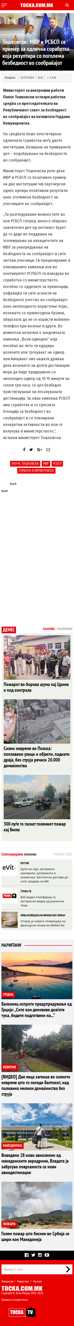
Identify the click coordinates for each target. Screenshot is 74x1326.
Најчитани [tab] (65, 629)
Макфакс (10, 77)
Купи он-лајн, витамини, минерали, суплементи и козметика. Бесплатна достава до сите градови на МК (44, 875)
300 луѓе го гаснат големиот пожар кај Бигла (35, 827)
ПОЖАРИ (9, 1224)
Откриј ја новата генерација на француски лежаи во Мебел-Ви (43, 923)
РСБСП (57, 463)
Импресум (7, 1281)
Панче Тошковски (25, 463)
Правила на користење (14, 1300)
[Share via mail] (48, 450)
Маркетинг (23, 1281)
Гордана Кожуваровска (36, 470)
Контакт (37, 1281)
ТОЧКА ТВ (26, 891)
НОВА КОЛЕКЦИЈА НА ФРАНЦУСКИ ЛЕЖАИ (43, 915)
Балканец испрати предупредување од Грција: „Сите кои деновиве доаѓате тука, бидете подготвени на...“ (36, 1010)
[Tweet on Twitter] (31, 450)
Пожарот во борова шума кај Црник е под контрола (36, 687)
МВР (46, 463)
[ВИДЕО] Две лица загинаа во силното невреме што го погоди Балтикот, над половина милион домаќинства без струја (35, 1085)
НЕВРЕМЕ (9, 1067)
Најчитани (11, 945)
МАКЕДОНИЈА (12, 1146)
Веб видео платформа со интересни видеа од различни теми (42, 901)
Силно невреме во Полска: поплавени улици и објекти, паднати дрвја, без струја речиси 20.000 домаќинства (36, 757)
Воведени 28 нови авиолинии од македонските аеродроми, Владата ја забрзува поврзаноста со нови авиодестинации (35, 1164)
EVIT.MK (25, 863)
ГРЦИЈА (8, 994)
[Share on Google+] (39, 450)
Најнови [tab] (49, 629)
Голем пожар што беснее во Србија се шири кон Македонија (35, 1236)
